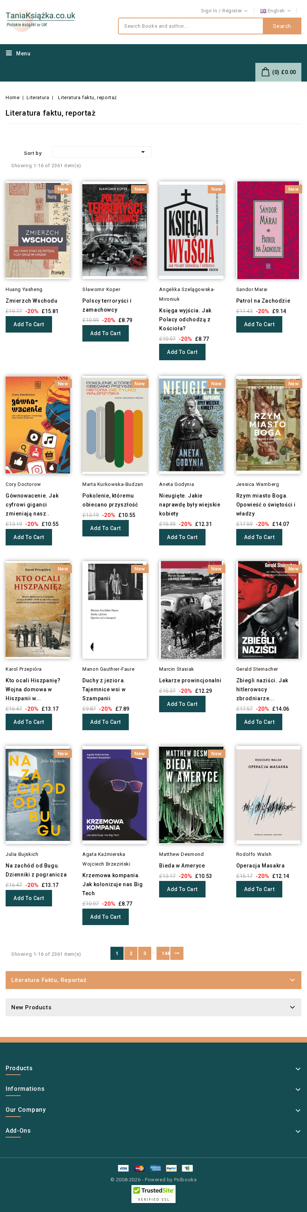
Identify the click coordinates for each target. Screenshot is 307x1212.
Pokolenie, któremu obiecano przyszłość (110, 500)
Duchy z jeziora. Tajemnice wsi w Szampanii (103, 689)
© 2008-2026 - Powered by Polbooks (153, 1179)
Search (282, 26)
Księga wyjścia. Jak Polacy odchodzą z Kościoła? (185, 319)
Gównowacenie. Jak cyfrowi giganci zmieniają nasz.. (32, 505)
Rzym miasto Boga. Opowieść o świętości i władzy (266, 505)
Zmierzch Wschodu (32, 301)
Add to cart (28, 324)
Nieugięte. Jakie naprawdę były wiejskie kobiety (189, 505)
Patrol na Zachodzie (263, 301)
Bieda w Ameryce (182, 866)
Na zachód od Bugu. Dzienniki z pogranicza (36, 870)
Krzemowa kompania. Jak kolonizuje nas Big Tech (112, 884)
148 (166, 953)
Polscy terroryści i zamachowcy (106, 305)
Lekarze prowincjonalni (190, 680)
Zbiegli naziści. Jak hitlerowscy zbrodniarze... (262, 689)
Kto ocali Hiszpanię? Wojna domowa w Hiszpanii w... (33, 689)
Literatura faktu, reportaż (49, 980)
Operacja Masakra (260, 866)
